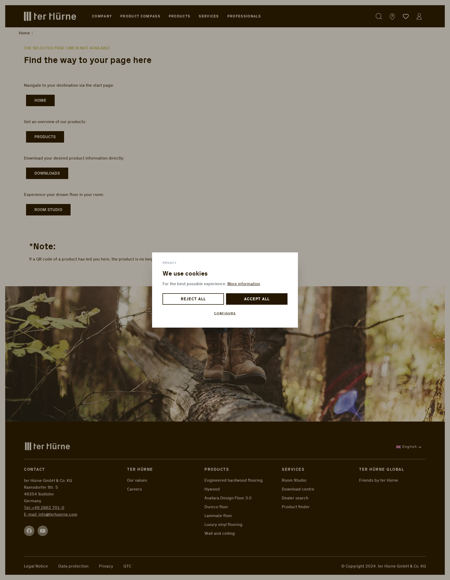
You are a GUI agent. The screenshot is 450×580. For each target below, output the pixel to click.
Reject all (193, 299)
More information (243, 284)
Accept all (257, 299)
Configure (225, 313)
